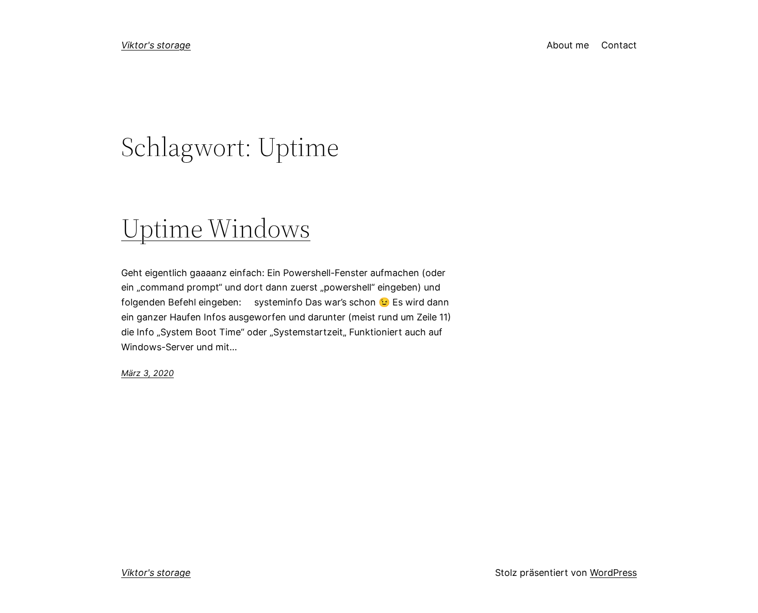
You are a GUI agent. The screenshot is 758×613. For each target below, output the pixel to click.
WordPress (613, 572)
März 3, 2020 (147, 373)
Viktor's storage (156, 45)
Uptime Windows (215, 228)
